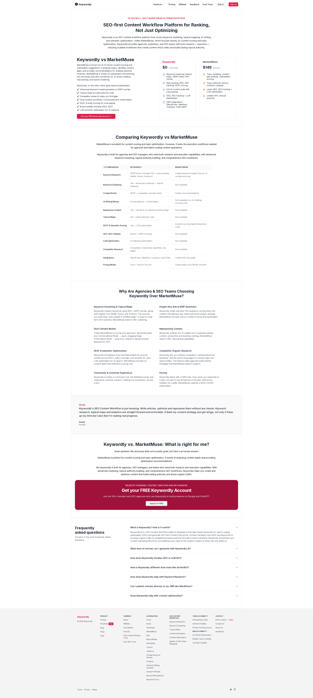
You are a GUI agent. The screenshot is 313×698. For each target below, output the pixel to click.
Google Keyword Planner (153, 656)
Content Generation (177, 633)
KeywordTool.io (152, 679)
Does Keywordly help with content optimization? (156, 595)
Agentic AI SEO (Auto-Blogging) (178, 642)
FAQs (102, 632)
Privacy (87, 690)
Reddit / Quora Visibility (202, 639)
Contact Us (220, 624)
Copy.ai (149, 647)
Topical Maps (174, 630)
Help (102, 636)
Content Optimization (177, 637)
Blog (102, 628)
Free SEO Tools (129, 642)
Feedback (194, 4)
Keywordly (85, 4)
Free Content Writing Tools (131, 636)
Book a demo (224, 620)
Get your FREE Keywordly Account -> (96, 116)
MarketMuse (151, 631)
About (125, 620)
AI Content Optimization (202, 635)
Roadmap (104, 624)
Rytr (148, 635)
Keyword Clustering (177, 626)
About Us (219, 628)
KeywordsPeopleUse (155, 676)
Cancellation (128, 628)
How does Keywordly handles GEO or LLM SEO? (156, 558)
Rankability (150, 643)
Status (94, 690)
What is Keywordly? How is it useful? (150, 527)
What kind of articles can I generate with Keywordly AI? (160, 548)
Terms (79, 690)
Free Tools (208, 4)
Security (126, 631)
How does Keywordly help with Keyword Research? (158, 577)
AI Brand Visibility (199, 624)
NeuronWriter (151, 639)
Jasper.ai (150, 651)
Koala (148, 624)
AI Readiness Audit (200, 620)
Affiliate (182, 4)
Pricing (171, 4)
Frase (148, 620)
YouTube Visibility (200, 643)
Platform (157, 4)
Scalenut (149, 661)
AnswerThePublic (153, 672)
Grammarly (150, 628)
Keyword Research (177, 622)
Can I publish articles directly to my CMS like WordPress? (161, 586)
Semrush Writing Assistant (153, 666)
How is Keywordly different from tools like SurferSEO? (159, 567)
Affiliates (126, 624)
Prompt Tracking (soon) (202, 628)
